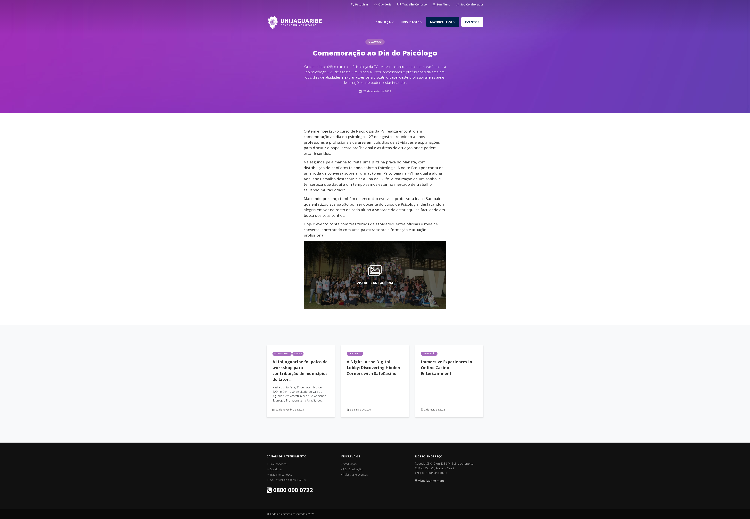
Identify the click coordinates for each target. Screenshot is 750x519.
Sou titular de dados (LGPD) (288, 480)
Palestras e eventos (355, 474)
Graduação (375, 41)
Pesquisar (361, 4)
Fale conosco (278, 464)
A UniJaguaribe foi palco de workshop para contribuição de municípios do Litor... (300, 370)
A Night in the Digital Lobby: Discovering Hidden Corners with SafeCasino (373, 367)
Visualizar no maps (431, 480)
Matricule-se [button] (442, 22)
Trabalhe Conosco (414, 4)
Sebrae (298, 353)
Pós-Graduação (352, 469)
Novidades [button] (411, 22)
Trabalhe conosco (281, 474)
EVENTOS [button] (472, 22)
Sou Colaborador (471, 4)
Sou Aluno (443, 4)
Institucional (282, 353)
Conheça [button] (384, 22)
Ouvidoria (385, 4)
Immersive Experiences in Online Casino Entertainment (446, 367)
